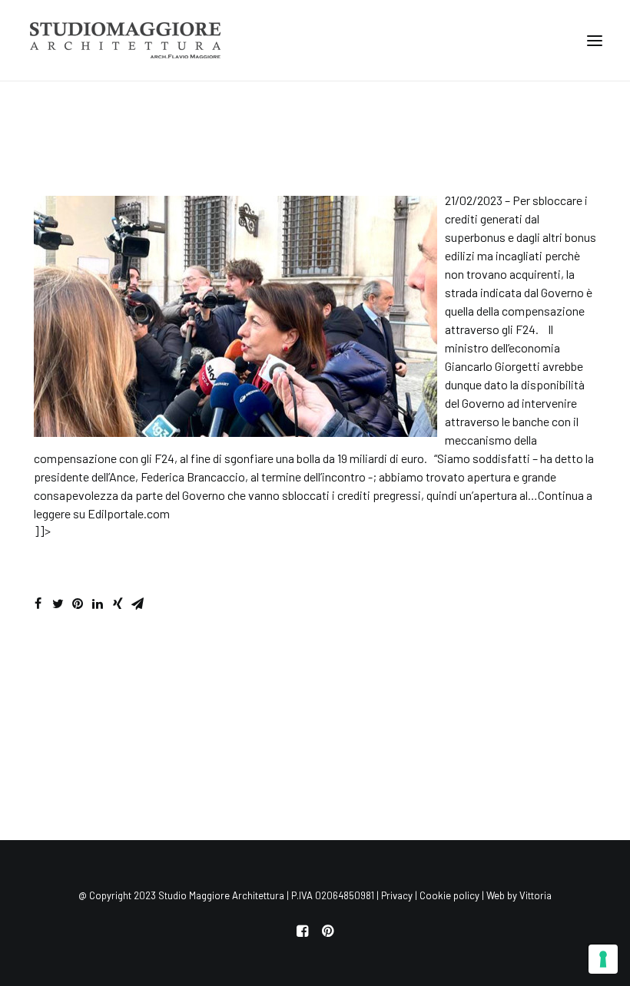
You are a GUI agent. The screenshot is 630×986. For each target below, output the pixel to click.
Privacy (397, 895)
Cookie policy (449, 895)
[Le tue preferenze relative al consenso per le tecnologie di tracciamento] (603, 959)
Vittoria (535, 895)
